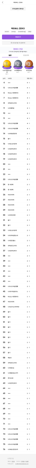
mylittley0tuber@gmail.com (21, 463)
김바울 (22, 461)
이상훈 (26, 461)
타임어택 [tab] (26, 55)
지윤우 (13, 461)
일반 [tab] (10, 55)
